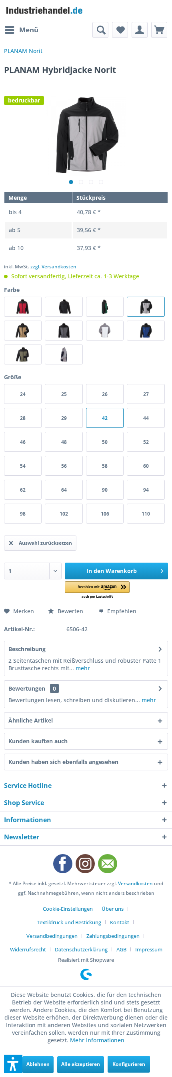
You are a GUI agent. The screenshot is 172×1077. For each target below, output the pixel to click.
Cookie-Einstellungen (68, 908)
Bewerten (70, 611)
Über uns (113, 908)
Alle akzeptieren (80, 1064)
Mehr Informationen (97, 1040)
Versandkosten (135, 883)
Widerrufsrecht (28, 949)
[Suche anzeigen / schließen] (100, 30)
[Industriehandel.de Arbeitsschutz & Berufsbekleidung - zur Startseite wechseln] (45, 11)
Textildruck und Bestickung (69, 922)
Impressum (148, 949)
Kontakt (119, 922)
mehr (82, 668)
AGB (121, 949)
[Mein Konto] (140, 30)
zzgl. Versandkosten (53, 266)
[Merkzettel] (120, 30)
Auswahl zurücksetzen (45, 542)
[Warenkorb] (159, 30)
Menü (28, 29)
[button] (97, 590)
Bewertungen (26, 688)
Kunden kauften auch (38, 741)
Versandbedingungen (52, 935)
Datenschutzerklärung (81, 949)
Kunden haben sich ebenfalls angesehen (63, 762)
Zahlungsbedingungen (113, 935)
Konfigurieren (128, 1064)
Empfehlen (121, 611)
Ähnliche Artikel (30, 720)
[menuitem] (21, 30)
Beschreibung (27, 649)
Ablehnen (38, 1064)
